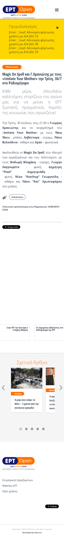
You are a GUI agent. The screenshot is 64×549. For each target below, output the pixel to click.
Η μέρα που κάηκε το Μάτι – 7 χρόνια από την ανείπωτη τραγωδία (27, 403)
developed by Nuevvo (32, 532)
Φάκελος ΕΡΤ (9, 485)
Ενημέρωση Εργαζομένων (17, 480)
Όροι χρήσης (10, 491)
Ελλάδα (18, 393)
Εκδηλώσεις (17, 197)
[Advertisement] (32, 273)
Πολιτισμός (12, 66)
